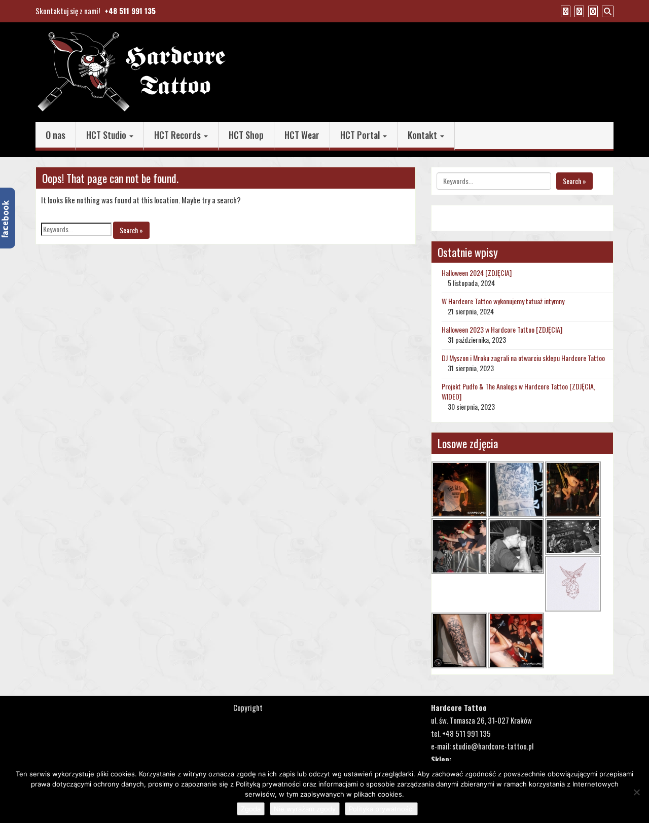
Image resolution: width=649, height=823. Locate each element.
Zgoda (251, 809)
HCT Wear (301, 134)
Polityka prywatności (381, 809)
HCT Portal (361, 134)
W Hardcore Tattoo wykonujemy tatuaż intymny (503, 301)
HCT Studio (107, 134)
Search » (131, 230)
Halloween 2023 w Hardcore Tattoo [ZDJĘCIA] (502, 329)
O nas (55, 134)
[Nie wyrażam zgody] (636, 792)
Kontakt (423, 134)
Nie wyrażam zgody (305, 809)
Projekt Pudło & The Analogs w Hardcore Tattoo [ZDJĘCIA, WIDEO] (518, 391)
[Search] (606, 10)
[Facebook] (564, 10)
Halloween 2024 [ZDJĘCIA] (477, 272)
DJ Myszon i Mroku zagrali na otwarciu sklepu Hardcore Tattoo (523, 357)
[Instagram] (592, 10)
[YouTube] (578, 10)
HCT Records (178, 134)
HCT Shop (246, 134)
